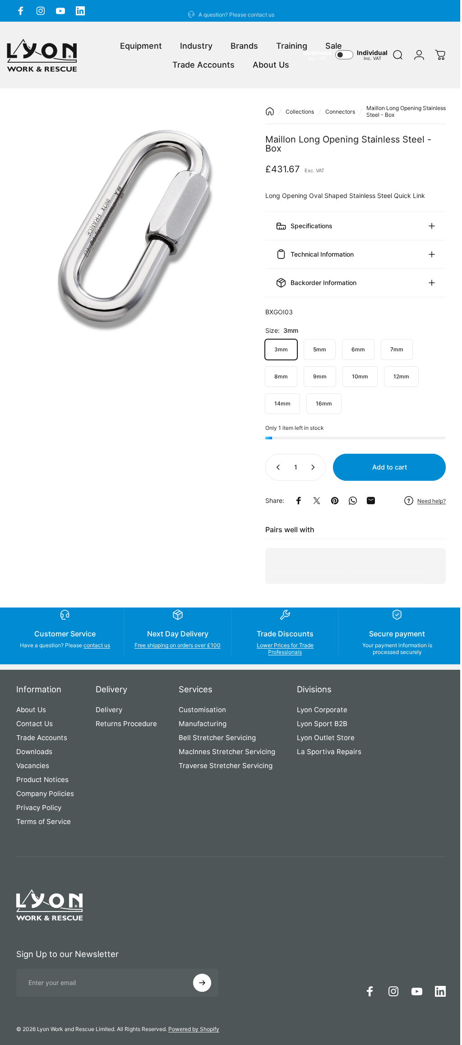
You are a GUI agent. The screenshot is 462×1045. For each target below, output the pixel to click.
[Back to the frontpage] (263, 111)
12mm (394, 376)
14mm (276, 403)
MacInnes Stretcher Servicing (227, 751)
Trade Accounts (41, 737)
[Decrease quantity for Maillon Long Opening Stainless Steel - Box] (269, 467)
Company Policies (45, 793)
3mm (274, 349)
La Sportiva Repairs (329, 751)
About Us (31, 709)
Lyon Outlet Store (326, 737)
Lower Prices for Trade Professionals (280, 648)
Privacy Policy (38, 807)
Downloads (34, 751)
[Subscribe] (202, 983)
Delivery (109, 709)
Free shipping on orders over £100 (175, 648)
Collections (293, 111)
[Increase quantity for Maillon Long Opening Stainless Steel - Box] (308, 467)
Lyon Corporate (322, 709)
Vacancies (32, 765)
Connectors (333, 111)
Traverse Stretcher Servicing (226, 765)
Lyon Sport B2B (322, 723)
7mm (390, 349)
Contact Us (34, 723)
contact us (96, 645)
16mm (317, 403)
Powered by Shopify (193, 1029)
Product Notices (42, 779)
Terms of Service (43, 821)
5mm (312, 349)
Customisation (202, 709)
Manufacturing (202, 723)
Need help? (425, 500)
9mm (313, 376)
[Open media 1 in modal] (128, 217)
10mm (353, 376)
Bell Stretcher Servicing (217, 737)
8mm (274, 376)
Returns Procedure (126, 723)
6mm (351, 349)
